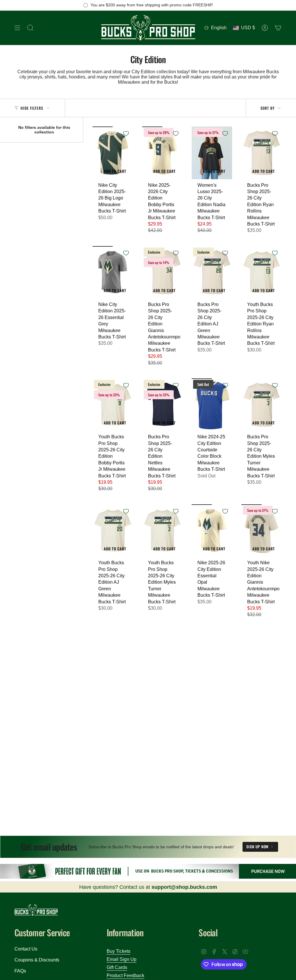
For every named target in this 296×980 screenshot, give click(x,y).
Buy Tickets (118, 951)
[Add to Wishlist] (126, 133)
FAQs (20, 970)
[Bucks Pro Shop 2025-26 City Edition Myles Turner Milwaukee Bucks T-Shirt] (261, 404)
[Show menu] (17, 28)
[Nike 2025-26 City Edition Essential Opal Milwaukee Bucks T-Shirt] (212, 530)
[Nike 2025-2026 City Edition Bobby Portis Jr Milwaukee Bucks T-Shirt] (162, 153)
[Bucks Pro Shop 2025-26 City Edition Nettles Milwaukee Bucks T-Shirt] (162, 404)
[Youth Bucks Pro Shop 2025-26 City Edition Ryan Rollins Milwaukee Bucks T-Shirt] (261, 272)
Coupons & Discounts (36, 959)
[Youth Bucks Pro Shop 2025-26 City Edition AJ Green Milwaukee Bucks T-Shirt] (112, 530)
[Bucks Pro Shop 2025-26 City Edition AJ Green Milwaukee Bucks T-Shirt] (212, 272)
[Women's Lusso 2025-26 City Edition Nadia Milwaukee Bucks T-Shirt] (212, 153)
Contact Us (25, 948)
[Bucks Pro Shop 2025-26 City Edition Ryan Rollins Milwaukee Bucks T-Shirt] (261, 153)
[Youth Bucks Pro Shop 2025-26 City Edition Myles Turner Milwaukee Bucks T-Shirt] (162, 530)
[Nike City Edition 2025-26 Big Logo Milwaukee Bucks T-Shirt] (112, 153)
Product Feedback (125, 975)
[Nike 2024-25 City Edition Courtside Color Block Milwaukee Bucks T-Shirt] (212, 404)
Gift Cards (117, 967)
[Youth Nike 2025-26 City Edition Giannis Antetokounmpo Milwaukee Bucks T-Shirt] (261, 530)
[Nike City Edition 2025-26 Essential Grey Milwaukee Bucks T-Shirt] (112, 272)
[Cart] (278, 28)
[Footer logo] (36, 910)
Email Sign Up (121, 959)
